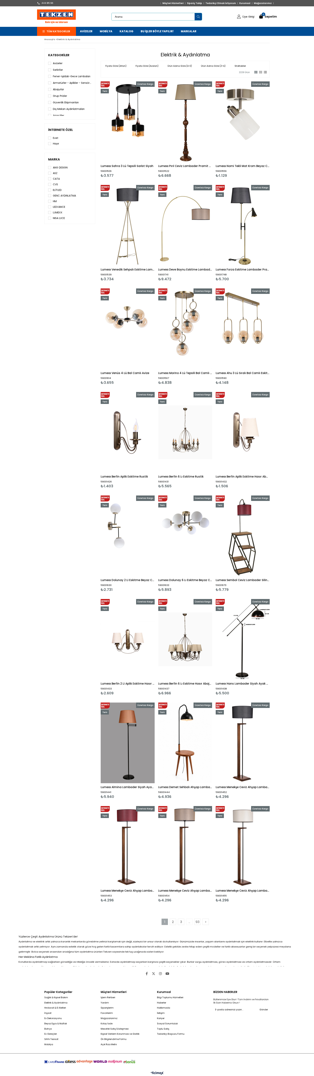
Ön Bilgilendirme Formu (113, 1039)
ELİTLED (57, 190)
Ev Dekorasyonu (53, 1018)
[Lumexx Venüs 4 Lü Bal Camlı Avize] (128, 328)
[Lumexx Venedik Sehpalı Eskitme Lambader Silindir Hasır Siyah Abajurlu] (128, 225)
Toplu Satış (163, 1028)
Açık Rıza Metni (109, 1044)
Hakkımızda (163, 1007)
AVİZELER (86, 31)
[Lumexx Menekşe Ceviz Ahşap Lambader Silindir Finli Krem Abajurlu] (243, 846)
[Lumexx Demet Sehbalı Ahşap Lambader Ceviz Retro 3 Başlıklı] (185, 743)
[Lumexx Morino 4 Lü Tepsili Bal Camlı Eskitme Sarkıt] (185, 328)
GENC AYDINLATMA (64, 195)
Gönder (263, 1009)
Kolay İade (106, 1023)
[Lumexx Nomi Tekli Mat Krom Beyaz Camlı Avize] (243, 121)
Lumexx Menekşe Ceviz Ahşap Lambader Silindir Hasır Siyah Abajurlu (243, 787)
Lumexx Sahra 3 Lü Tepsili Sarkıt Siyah (127, 166)
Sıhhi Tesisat (51, 1039)
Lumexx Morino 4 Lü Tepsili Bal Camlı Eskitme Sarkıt (185, 373)
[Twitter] (153, 973)
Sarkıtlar (58, 69)
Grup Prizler (60, 95)
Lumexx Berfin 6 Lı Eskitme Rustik (181, 476)
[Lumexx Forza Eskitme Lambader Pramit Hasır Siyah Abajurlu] (243, 225)
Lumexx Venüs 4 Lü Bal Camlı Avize (125, 373)
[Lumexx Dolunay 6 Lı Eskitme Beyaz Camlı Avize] (185, 535)
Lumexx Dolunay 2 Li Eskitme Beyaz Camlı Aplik (128, 580)
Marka (54, 159)
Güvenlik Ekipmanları (66, 102)
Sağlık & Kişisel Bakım (56, 997)
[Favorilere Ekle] (127, 129)
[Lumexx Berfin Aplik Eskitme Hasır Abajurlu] (243, 432)
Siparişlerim (107, 1007)
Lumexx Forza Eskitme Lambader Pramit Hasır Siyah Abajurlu (243, 269)
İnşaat (47, 1013)
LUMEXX (57, 212)
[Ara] (198, 16)
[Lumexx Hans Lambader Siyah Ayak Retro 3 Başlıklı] (243, 639)
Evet (55, 138)
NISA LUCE (59, 218)
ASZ (55, 173)
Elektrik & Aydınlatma (55, 1002)
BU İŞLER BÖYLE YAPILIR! (157, 31)
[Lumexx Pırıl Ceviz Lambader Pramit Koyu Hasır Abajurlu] (185, 121)
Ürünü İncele (140, 129)
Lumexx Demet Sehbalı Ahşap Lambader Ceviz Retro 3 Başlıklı (185, 787)
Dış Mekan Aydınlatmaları (68, 109)
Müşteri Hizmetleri (173, 3)
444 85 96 (47, 3)
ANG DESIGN (60, 167)
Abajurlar (58, 89)
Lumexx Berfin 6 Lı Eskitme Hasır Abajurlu (185, 683)
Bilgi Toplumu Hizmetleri (170, 997)
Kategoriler (58, 55)
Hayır (56, 143)
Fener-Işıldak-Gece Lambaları (71, 76)
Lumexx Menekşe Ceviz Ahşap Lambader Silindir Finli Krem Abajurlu (243, 891)
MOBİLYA (106, 31)
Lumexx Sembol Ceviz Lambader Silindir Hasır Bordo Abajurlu (243, 580)
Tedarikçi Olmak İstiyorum (221, 3)
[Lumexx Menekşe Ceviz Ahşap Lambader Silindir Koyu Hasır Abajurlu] (185, 846)
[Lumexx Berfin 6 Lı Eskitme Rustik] (185, 432)
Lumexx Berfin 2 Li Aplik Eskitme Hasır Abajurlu (128, 683)
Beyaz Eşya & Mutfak (55, 1023)
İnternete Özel (60, 130)
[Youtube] (167, 973)
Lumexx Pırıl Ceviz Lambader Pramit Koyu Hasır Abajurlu (185, 166)
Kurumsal (244, 3)
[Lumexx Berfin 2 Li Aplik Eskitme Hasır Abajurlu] (128, 639)
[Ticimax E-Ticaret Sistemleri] (157, 1073)
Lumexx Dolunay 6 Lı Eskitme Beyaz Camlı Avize (185, 580)
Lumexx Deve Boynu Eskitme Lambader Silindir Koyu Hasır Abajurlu (185, 269)
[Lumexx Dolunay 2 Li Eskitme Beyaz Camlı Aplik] (128, 535)
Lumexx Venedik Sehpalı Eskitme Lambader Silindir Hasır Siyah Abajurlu (128, 269)
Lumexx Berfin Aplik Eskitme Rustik (124, 476)
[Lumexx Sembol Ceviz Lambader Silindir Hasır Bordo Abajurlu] (243, 535)
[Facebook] (146, 973)
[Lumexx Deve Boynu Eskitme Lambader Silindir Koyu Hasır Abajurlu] (185, 225)
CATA (56, 178)
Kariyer (160, 1018)
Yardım (105, 1002)
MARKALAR (188, 31)
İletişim (161, 1013)
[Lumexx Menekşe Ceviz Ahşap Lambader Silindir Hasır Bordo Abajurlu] (128, 846)
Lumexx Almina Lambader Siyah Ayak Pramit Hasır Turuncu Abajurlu (128, 787)
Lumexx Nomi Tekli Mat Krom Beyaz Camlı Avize (243, 166)
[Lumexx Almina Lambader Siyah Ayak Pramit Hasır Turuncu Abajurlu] (128, 743)
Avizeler (58, 63)
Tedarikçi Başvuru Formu (170, 1033)
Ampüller (58, 115)
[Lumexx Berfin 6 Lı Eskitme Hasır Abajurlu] (185, 639)
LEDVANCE (59, 206)
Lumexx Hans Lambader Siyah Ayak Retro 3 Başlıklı (243, 683)
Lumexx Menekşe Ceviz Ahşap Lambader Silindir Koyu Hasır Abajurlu (185, 891)
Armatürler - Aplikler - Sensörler (72, 82)
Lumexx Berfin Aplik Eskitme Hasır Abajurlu (243, 476)
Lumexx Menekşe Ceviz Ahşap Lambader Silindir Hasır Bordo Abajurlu (128, 891)
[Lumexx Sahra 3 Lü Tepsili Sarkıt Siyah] (128, 121)
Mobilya (48, 1044)
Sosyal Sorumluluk (167, 1023)
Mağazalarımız (263, 3)
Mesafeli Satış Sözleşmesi (115, 1028)
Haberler (161, 1002)
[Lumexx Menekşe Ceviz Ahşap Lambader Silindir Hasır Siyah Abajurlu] (243, 743)
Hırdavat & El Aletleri (55, 1007)
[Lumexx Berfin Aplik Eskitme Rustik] (128, 432)
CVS (55, 184)
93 (198, 922)
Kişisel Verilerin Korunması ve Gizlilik (120, 1033)
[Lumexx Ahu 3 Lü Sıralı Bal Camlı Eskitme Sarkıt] (243, 328)
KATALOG (126, 31)
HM (55, 201)
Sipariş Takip (194, 3)
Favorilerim (107, 1013)
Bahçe (48, 1028)
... (189, 922)
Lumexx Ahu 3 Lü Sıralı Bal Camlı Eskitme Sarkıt (243, 373)
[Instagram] (160, 973)
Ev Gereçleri (50, 1033)
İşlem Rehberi (108, 997)
